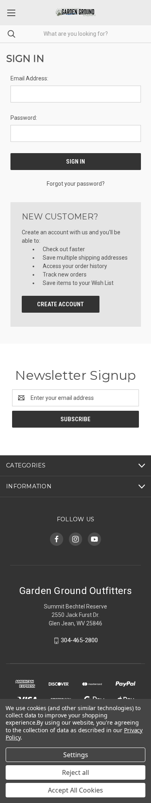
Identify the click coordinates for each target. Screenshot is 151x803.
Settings (75, 754)
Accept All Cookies (75, 790)
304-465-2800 (79, 640)
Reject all (75, 772)
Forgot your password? (76, 183)
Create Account (60, 304)
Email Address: (29, 78)
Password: (23, 118)
